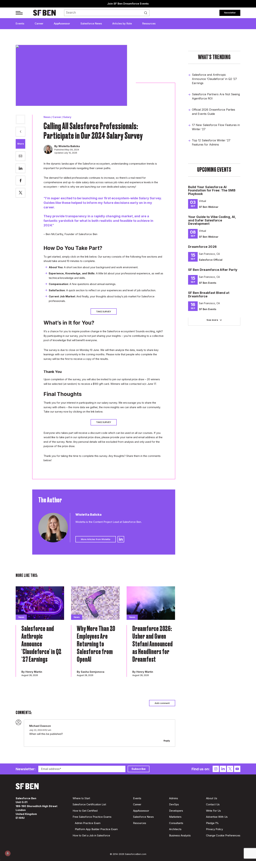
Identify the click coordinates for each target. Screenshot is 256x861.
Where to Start (81, 798)
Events (20, 23)
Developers (176, 810)
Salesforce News (91, 23)
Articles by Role (122, 23)
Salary (67, 117)
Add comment (162, 703)
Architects (175, 829)
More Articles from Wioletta (95, 539)
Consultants (176, 823)
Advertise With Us (217, 816)
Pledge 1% (212, 823)
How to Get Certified (85, 810)
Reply (167, 740)
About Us (211, 798)
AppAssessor (62, 23)
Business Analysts (180, 835)
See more (212, 319)
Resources (149, 23)
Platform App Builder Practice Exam (96, 829)
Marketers (175, 816)
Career (39, 23)
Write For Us (213, 810)
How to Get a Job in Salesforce (91, 835)
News (47, 117)
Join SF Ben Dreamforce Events (128, 3)
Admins (173, 798)
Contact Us (213, 804)
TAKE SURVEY (103, 311)
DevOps (174, 804)
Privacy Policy (214, 829)
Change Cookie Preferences (223, 835)
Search (146, 13)
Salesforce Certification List (89, 804)
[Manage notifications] (7, 853)
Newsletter (230, 12)
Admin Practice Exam (87, 823)
